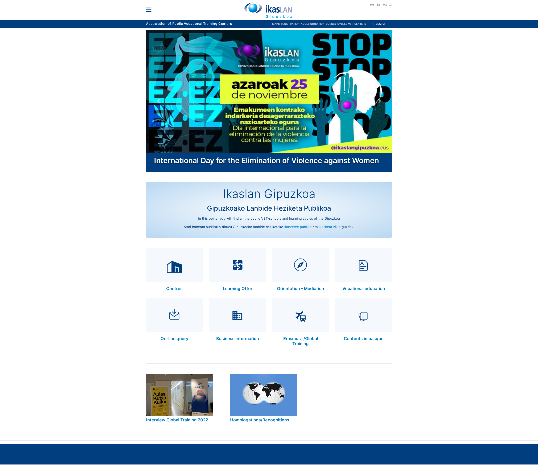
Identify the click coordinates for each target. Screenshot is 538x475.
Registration (291, 23)
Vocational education (363, 288)
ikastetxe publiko (298, 227)
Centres (174, 288)
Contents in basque (364, 338)
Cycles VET (345, 23)
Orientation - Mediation (300, 288)
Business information (237, 338)
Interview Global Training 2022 (177, 419)
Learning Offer (237, 288)
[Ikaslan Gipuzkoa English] (269, 10)
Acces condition (313, 23)
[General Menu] (150, 11)
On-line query (175, 338)
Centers (360, 23)
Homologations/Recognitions (259, 419)
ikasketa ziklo (330, 227)
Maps (276, 23)
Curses (331, 23)
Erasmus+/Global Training (300, 341)
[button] (158, 101)
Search (381, 23)
